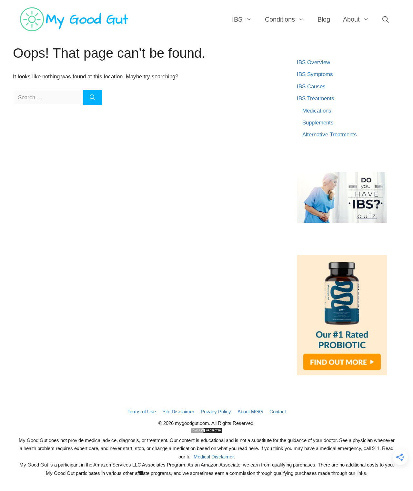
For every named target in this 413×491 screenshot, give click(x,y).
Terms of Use (141, 411)
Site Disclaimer (178, 411)
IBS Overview (313, 62)
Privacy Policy (216, 411)
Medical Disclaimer (214, 456)
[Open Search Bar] (385, 19)
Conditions (280, 19)
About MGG (250, 411)
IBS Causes (311, 86)
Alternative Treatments (329, 135)
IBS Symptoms (315, 74)
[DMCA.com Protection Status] (206, 432)
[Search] (92, 97)
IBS (237, 19)
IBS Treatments (315, 98)
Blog (323, 19)
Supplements (318, 123)
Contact (277, 411)
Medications (316, 111)
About (351, 19)
